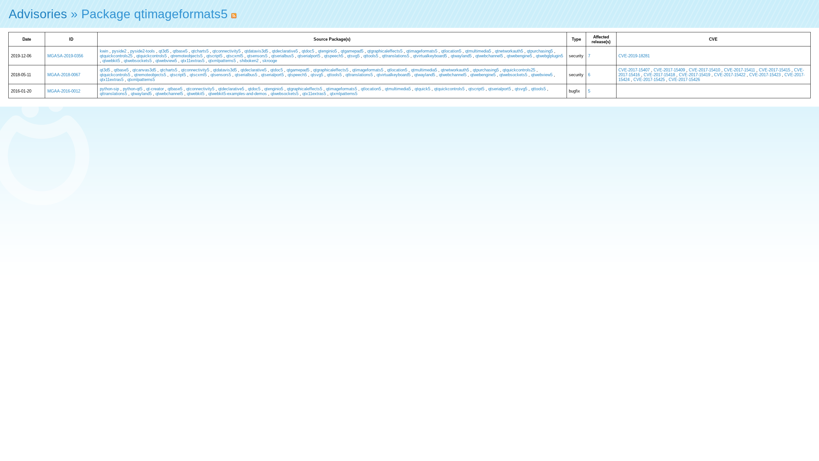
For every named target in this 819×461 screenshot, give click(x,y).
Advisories (38, 14)
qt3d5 (164, 51)
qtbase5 (180, 51)
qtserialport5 (309, 55)
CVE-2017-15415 (774, 70)
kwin (104, 51)
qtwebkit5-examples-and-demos (237, 93)
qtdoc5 (308, 51)
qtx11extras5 (192, 60)
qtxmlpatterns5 (222, 60)
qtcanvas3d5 (144, 70)
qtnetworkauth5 (509, 51)
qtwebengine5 (519, 55)
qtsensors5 (257, 55)
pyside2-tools (142, 51)
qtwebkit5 (111, 60)
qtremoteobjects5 (187, 55)
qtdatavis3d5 (256, 51)
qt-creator (155, 88)
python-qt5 (132, 88)
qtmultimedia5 (478, 51)
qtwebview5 (166, 60)
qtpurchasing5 (540, 51)
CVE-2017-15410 (704, 70)
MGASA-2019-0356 (65, 55)
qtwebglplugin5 (549, 55)
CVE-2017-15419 (694, 74)
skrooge (269, 60)
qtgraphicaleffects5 (384, 51)
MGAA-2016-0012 (63, 91)
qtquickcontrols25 (116, 55)
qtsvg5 (353, 55)
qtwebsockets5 (138, 60)
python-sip (109, 88)
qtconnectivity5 (226, 51)
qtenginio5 (327, 51)
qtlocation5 (451, 51)
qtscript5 (214, 55)
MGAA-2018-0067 (63, 74)
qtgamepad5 (352, 51)
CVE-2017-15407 (634, 70)
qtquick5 (422, 88)
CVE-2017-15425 (649, 79)
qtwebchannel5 (489, 55)
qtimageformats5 (421, 51)
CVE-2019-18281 (634, 55)
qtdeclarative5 (285, 51)
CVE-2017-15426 (684, 79)
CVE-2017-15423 (765, 74)
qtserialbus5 (282, 55)
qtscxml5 (234, 55)
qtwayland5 (461, 55)
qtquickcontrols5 (151, 55)
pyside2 (119, 51)
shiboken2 (249, 60)
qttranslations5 (395, 55)
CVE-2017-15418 (659, 74)
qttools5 (370, 55)
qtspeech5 (333, 55)
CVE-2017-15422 (729, 74)
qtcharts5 (200, 51)
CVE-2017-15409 (669, 70)
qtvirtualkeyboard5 (430, 55)
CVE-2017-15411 (739, 70)
